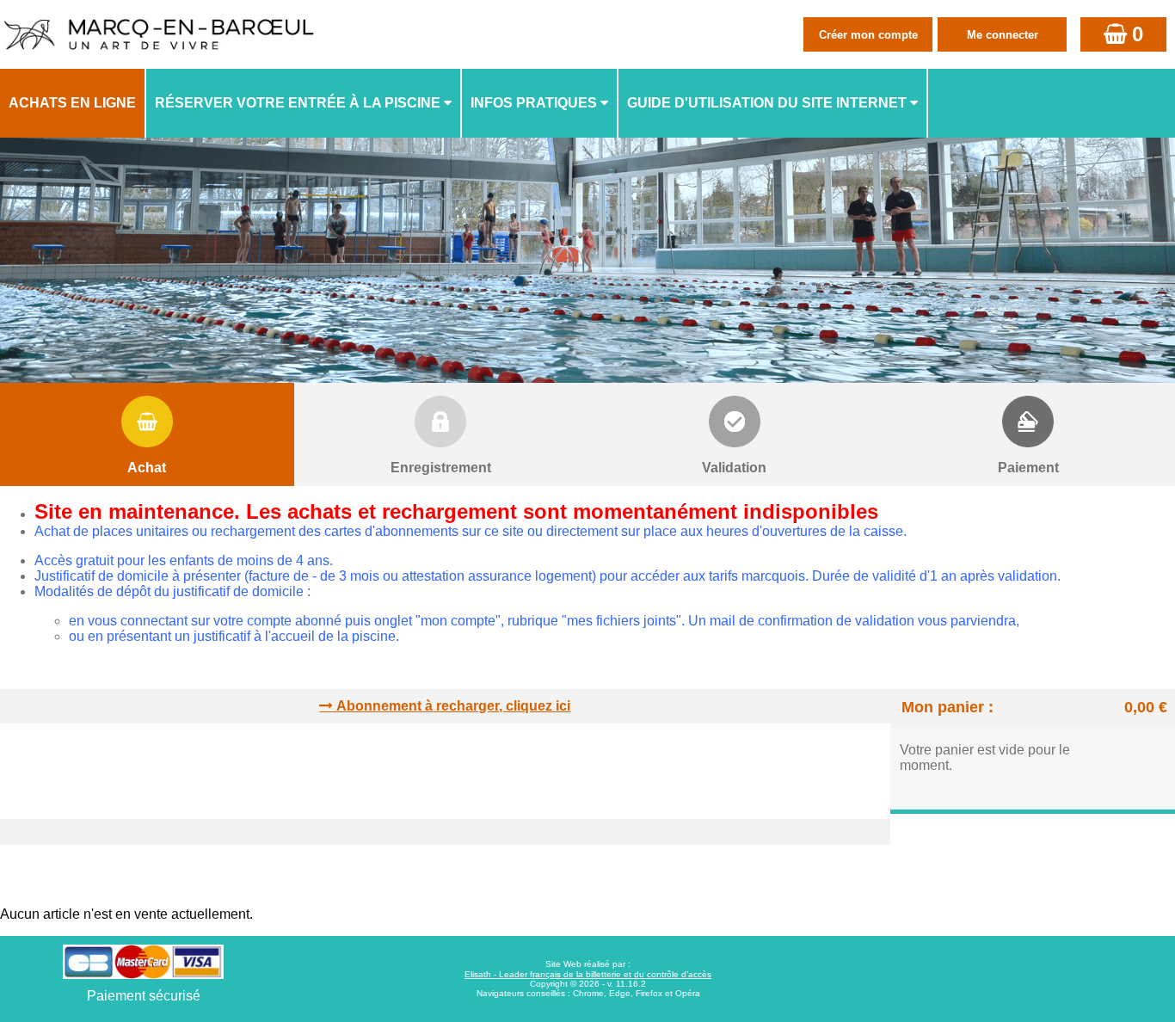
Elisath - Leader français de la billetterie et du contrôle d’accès (587, 974)
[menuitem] (73, 103)
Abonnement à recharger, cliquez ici (453, 706)
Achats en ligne (72, 102)
